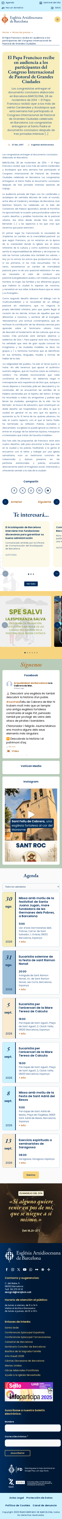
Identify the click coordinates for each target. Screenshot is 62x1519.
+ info (22, 942)
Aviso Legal (16, 1498)
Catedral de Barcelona (19, 1342)
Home (5, 32)
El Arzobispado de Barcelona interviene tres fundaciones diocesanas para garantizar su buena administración (24, 533)
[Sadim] (25, 621)
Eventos (31, 1174)
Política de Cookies (17, 1505)
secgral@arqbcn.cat (18, 1292)
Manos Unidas (13, 1365)
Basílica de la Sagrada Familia (23, 1351)
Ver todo (31, 584)
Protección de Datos (39, 1498)
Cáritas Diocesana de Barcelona (24, 1360)
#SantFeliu (13, 702)
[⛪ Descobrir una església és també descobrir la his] (31, 815)
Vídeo (15, 751)
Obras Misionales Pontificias (22, 1370)
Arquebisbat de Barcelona (31, 683)
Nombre (9, 1421)
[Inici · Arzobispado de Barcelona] (22, 19)
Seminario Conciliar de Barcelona (25, 1346)
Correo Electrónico (16, 1436)
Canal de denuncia (45, 1505)
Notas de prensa (21, 32)
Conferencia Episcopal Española (25, 1332)
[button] (57, 574)
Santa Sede (12, 1327)
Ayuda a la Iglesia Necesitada (22, 1375)
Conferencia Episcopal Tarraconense (28, 1337)
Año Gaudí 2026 (14, 1356)
